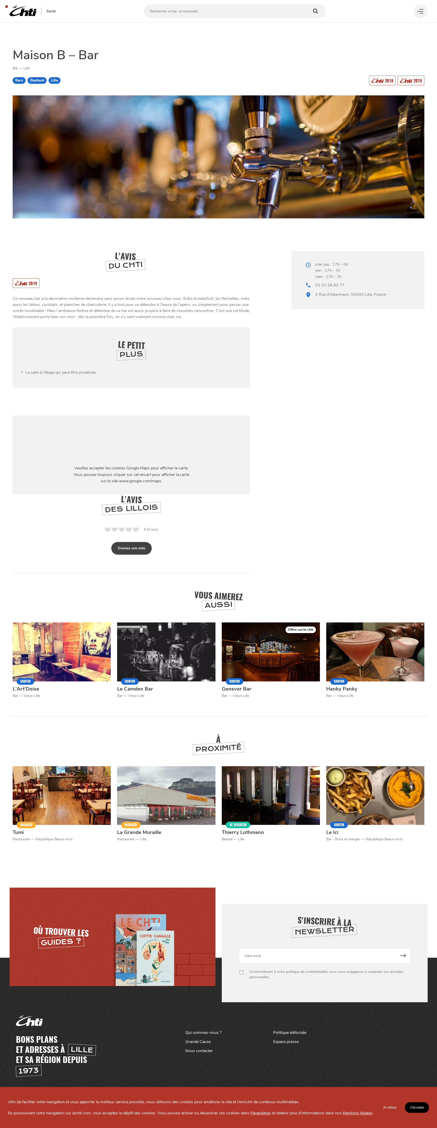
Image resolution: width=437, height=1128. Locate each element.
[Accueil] (23, 11)
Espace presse (286, 1042)
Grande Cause (198, 1042)
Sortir (51, 11)
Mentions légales (358, 1113)
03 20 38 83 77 (329, 285)
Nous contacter (199, 1051)
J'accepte (417, 1107)
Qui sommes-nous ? (203, 1032)
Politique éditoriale (289, 1032)
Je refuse (390, 1107)
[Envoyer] (403, 956)
